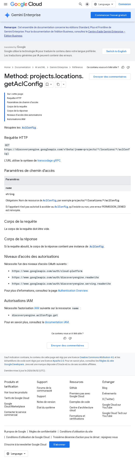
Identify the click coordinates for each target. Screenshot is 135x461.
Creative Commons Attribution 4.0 (97, 357)
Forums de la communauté (44, 389)
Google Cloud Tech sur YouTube (114, 414)
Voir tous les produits (15, 392)
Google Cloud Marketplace (14, 405)
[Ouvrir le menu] (5, 4)
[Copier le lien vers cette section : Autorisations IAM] (36, 301)
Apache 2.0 (58, 360)
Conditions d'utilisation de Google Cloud (28, 437)
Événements (109, 393)
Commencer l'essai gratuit (111, 15)
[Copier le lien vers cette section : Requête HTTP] (31, 138)
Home (7, 67)
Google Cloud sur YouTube (111, 406)
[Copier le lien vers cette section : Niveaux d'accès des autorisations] (62, 257)
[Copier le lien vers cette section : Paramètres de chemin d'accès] (58, 171)
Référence (77, 67)
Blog (104, 387)
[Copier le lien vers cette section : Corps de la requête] (40, 222)
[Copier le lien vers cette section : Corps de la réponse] (40, 239)
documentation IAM (57, 322)
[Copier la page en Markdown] (58, 84)
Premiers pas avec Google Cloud (80, 395)
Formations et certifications (77, 417)
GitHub (73, 387)
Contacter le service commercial (15, 413)
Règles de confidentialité (42, 431)
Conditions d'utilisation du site (76, 431)
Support (41, 396)
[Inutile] (128, 67)
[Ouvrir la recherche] (80, 4)
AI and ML (40, 67)
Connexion (124, 4)
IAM (36, 308)
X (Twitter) (108, 399)
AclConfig (29, 127)
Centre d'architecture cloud (81, 409)
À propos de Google (15, 431)
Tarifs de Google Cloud (16, 398)
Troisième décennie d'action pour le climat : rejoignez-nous (85, 437)
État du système (46, 407)
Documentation (23, 67)
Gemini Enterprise (26, 15)
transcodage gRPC (48, 160)
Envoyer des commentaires (110, 76)
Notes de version (46, 402)
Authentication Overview (73, 290)
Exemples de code (80, 402)
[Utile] (123, 67)
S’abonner (59, 444)
